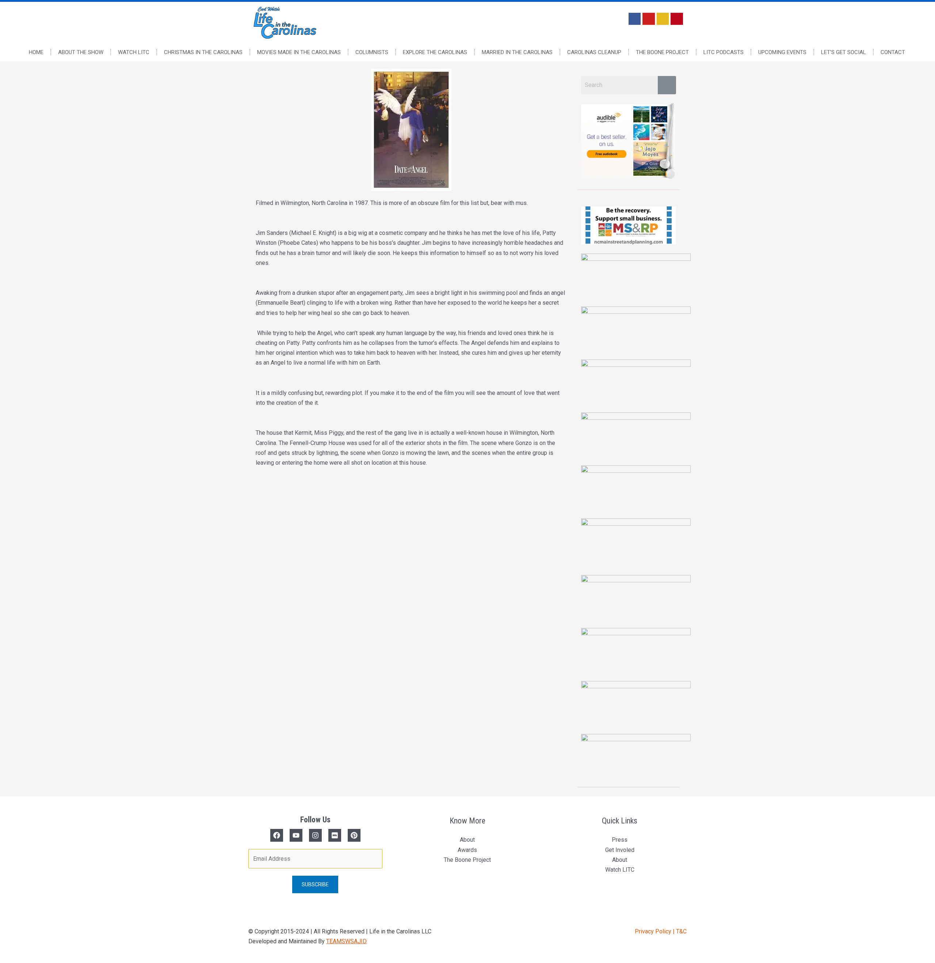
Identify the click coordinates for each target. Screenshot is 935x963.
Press (619, 839)
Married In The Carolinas (517, 52)
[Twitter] (296, 835)
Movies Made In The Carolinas (299, 52)
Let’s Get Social (843, 52)
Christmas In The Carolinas (203, 52)
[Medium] (334, 835)
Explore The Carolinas (435, 52)
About (467, 839)
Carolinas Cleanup (594, 52)
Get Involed (619, 849)
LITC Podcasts (723, 52)
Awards (467, 849)
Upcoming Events (782, 52)
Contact (893, 52)
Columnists (371, 52)
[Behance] (354, 835)
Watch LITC (133, 52)
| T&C (680, 931)
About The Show (80, 52)
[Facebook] (276, 835)
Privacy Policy (654, 931)
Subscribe (315, 884)
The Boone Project (662, 52)
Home (36, 52)
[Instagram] (315, 835)
